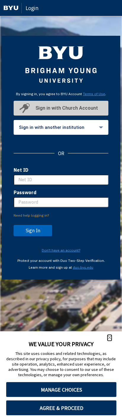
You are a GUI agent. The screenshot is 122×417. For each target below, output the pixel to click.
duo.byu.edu (83, 267)
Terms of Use (94, 94)
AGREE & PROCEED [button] (61, 408)
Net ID (21, 170)
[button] (109, 338)
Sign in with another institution (51, 127)
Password (25, 192)
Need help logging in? (31, 215)
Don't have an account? (61, 250)
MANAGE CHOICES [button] (61, 389)
